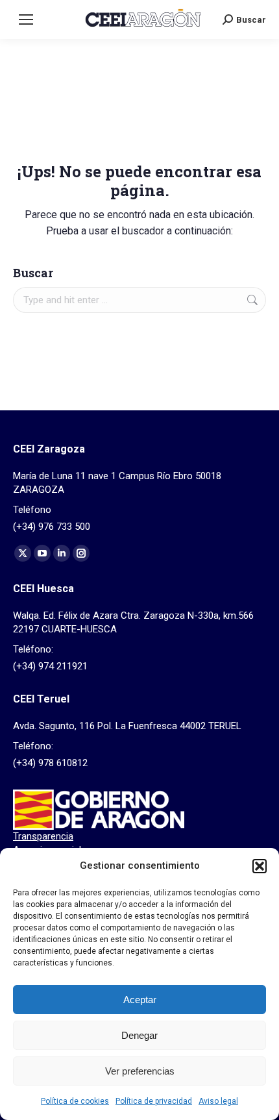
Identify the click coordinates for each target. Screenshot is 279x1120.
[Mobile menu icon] (26, 19)
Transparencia (43, 836)
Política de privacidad (153, 1101)
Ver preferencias (140, 1070)
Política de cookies (75, 1101)
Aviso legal (218, 1101)
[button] (259, 866)
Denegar (139, 1035)
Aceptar (139, 999)
